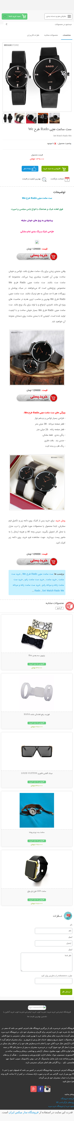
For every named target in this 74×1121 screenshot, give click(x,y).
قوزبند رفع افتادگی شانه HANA (37, 715)
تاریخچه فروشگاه (67, 1098)
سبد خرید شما (14, 16)
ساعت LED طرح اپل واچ (37, 891)
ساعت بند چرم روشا (37, 832)
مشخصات (67, 35)
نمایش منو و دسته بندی (56, 16)
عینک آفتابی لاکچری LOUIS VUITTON (36, 774)
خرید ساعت (51, 580)
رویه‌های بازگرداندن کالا (65, 1102)
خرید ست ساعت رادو (34, 580)
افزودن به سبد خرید (52, 169)
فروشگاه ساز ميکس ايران (24, 1112)
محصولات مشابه (51, 35)
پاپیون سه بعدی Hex (37, 656)
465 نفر (27, 169)
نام (71, 925)
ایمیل (70, 937)
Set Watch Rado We (53, 591)
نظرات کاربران (33, 35)
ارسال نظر (66, 992)
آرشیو (59, 608)
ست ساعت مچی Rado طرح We (37, 574)
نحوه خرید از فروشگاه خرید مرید (61, 1106)
